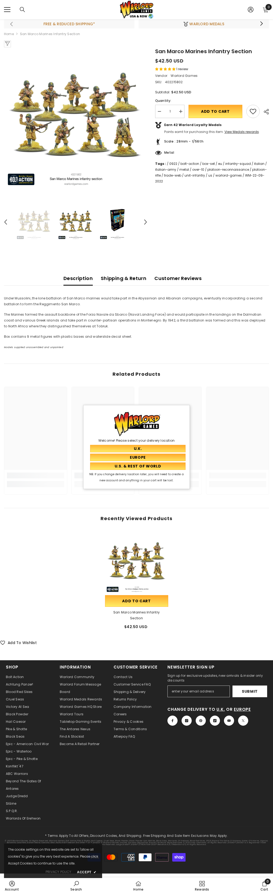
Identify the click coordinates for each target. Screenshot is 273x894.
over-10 (198, 169)
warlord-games (228, 175)
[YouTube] (229, 721)
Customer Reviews (178, 278)
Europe (242, 709)
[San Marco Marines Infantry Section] (136, 562)
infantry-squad (238, 163)
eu (220, 163)
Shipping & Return (123, 278)
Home (9, 34)
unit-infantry (194, 175)
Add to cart (215, 111)
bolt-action (189, 163)
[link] (35, 475)
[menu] (7, 9)
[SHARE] (264, 111)
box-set (208, 163)
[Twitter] (243, 721)
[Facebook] (172, 721)
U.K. (220, 709)
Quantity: (163, 100)
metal (184, 169)
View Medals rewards (241, 131)
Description (78, 278)
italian (259, 163)
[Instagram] (187, 721)
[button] (6, 222)
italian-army (165, 169)
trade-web (172, 175)
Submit (250, 691)
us (210, 175)
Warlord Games (184, 75)
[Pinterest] (201, 721)
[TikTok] (215, 721)
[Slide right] (261, 24)
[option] (75, 118)
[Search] (22, 9)
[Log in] (250, 9)
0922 (173, 163)
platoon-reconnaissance (228, 169)
